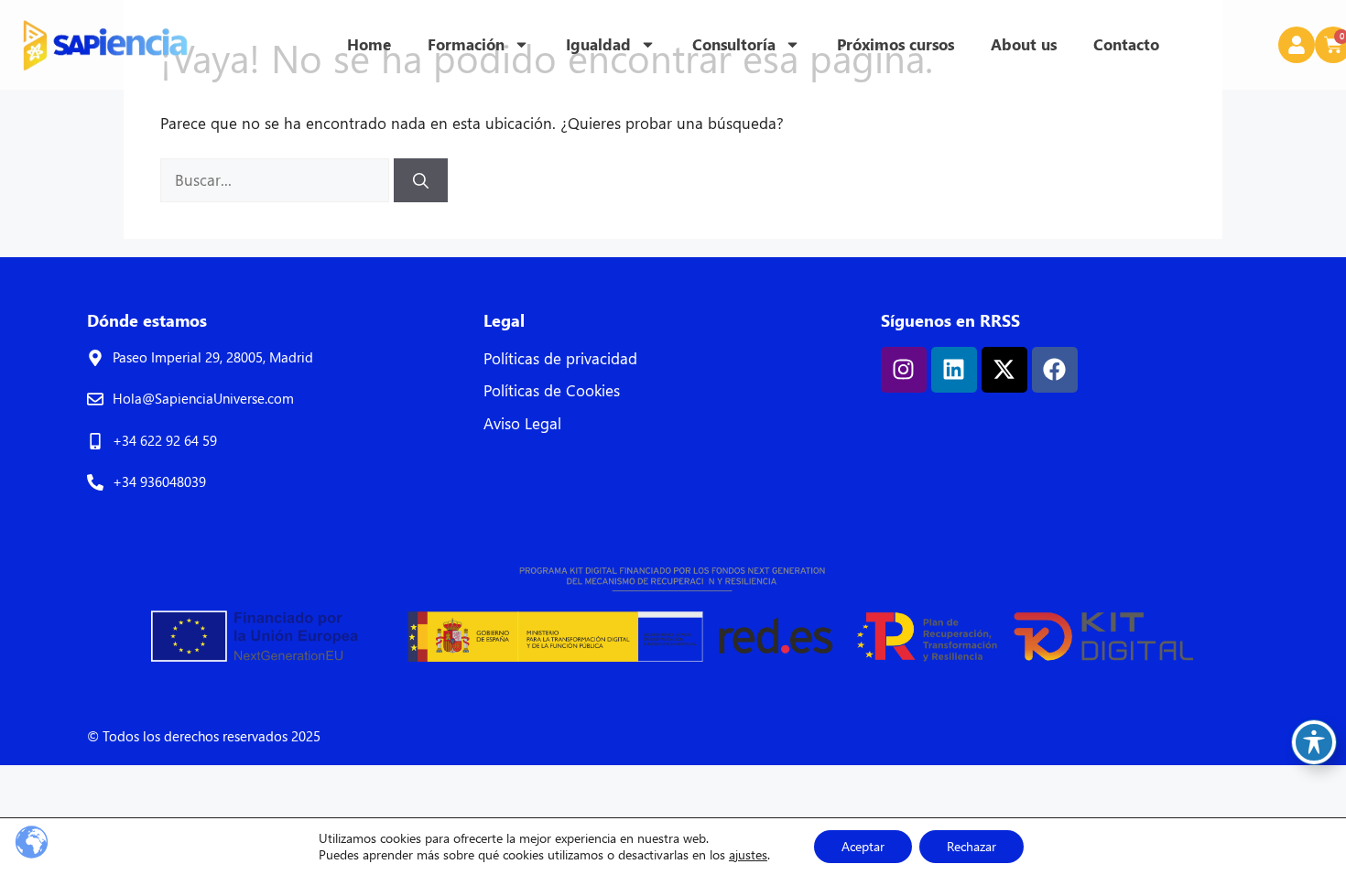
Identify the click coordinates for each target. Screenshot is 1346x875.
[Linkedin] (954, 370)
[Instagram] (904, 370)
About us (1024, 44)
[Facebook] (1055, 370)
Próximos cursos (895, 44)
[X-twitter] (1004, 370)
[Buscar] (421, 180)
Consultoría (734, 44)
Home (369, 44)
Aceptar (863, 846)
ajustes (748, 855)
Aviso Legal (522, 423)
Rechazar (971, 846)
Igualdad (598, 44)
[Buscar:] (277, 179)
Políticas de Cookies (551, 390)
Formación (466, 44)
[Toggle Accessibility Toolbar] (1314, 742)
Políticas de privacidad (560, 358)
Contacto (1126, 44)
